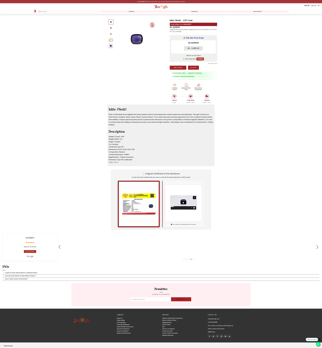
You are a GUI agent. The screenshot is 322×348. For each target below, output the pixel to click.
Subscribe (180, 299)
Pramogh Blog (121, 322)
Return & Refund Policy (169, 320)
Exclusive (131, 11)
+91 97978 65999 (212, 322)
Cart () (313, 5)
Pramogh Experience (123, 324)
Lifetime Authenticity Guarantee (172, 318)
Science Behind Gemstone (125, 327)
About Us (120, 318)
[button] (184, 259)
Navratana (194, 11)
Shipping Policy (166, 322)
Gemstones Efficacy (123, 329)
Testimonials (121, 320)
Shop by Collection (123, 331)
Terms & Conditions (168, 329)
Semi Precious (257, 11)
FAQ (163, 327)
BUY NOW (193, 67)
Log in (306, 6)
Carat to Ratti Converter (170, 333)
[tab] (110, 21)
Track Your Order (167, 331)
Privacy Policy (166, 324)
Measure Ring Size (167, 335)
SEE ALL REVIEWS (30, 251)
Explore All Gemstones (124, 333)
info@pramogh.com (213, 319)
